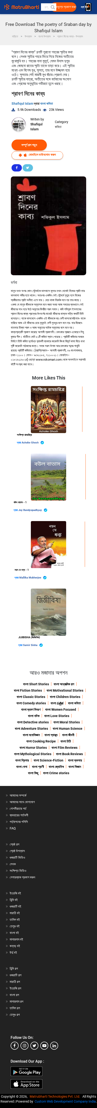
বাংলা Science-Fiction (48, 760)
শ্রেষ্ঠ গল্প (14, 844)
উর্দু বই (13, 952)
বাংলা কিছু (33, 773)
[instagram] (24, 1046)
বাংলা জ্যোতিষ (56, 767)
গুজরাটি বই (15, 906)
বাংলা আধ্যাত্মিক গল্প (64, 684)
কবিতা (58, 127)
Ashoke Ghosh (30, 442)
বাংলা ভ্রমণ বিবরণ (30, 709)
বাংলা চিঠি (66, 741)
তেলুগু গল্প (15, 1014)
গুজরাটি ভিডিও (17, 857)
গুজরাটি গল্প (15, 975)
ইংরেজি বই (15, 893)
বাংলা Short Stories (36, 684)
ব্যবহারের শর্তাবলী (19, 815)
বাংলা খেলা (21, 767)
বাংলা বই (14, 933)
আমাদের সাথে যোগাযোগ (22, 802)
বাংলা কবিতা (46, 103)
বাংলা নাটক (34, 716)
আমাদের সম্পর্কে (18, 795)
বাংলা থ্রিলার (22, 760)
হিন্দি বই (14, 900)
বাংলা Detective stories (33, 722)
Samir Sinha (30, 645)
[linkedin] (54, 1046)
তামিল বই (15, 919)
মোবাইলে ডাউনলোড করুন (42, 154)
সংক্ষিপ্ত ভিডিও (18, 871)
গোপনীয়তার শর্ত (18, 808)
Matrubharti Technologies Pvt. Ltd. (56, 1096)
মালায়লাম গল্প (16, 1001)
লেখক (13, 864)
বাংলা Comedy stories (31, 703)
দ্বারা (19, 442)
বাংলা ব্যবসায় (75, 760)
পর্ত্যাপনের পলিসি (19, 822)
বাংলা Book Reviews (69, 754)
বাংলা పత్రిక (57, 703)
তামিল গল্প (15, 1008)
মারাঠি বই (15, 913)
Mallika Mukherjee (30, 577)
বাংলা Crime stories (56, 773)
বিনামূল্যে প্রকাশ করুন (64, 6)
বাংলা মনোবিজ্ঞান (31, 735)
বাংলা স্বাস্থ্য (50, 735)
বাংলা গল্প (14, 995)
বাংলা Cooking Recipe (41, 741)
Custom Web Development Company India (65, 1101)
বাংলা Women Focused (60, 709)
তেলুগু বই (15, 926)
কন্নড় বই (15, 946)
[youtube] (44, 1046)
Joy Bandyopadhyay (30, 510)
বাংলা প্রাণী (38, 767)
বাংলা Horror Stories (33, 747)
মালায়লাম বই (16, 939)
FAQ (13, 828)
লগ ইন (85, 7)
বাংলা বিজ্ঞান (75, 767)
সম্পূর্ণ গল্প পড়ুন (29, 145)
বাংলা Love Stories (56, 716)
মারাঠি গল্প (15, 982)
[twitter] (34, 1046)
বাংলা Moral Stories (66, 722)
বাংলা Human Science (67, 728)
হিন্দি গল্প (14, 968)
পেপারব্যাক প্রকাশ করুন (22, 877)
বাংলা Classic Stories (31, 697)
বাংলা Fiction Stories (28, 690)
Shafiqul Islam (23, 103)
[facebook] (15, 1046)
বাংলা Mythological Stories (32, 754)
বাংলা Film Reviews (64, 747)
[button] (52, 7)
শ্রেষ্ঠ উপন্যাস (17, 851)
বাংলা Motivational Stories (65, 690)
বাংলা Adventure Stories (31, 728)
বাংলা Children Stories (65, 697)
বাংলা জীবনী (68, 735)
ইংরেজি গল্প (15, 988)
